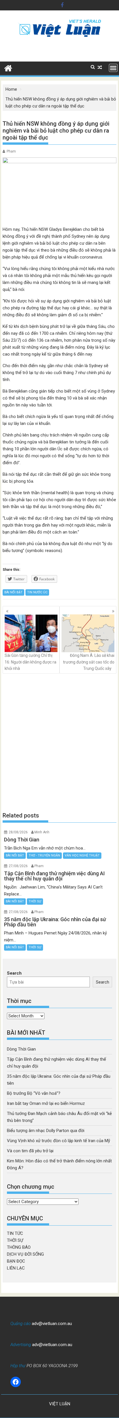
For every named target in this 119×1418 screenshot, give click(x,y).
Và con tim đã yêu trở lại (30, 1150)
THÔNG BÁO (19, 1247)
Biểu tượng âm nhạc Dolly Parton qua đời (45, 1130)
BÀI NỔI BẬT (13, 592)
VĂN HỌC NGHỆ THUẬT (82, 855)
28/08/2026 (18, 832)
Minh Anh (41, 832)
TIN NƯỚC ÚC (37, 592)
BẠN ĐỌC (16, 1261)
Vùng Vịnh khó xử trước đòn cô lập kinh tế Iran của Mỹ (58, 1140)
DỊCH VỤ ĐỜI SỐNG (25, 1254)
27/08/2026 (18, 866)
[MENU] (113, 68)
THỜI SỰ (35, 901)
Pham (11, 151)
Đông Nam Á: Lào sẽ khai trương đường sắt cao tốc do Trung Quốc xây (88, 662)
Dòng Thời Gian (21, 1049)
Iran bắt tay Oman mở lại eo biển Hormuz (46, 1103)
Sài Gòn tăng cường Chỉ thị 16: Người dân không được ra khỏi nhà (30, 662)
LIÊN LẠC (16, 1268)
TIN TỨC (15, 1233)
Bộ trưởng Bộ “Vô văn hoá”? (33, 1093)
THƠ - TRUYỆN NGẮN (44, 855)
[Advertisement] (59, 742)
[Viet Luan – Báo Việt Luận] (8, 67)
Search (14, 973)
